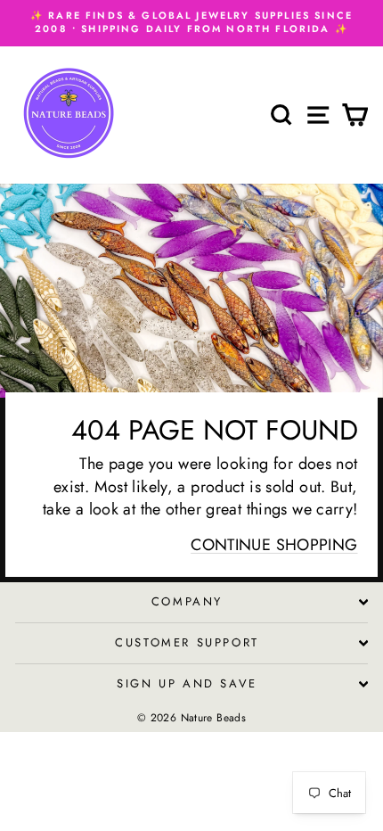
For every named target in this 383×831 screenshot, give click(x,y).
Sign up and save (187, 683)
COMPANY (187, 601)
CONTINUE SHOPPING (274, 544)
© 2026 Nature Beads (191, 718)
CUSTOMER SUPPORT (187, 642)
